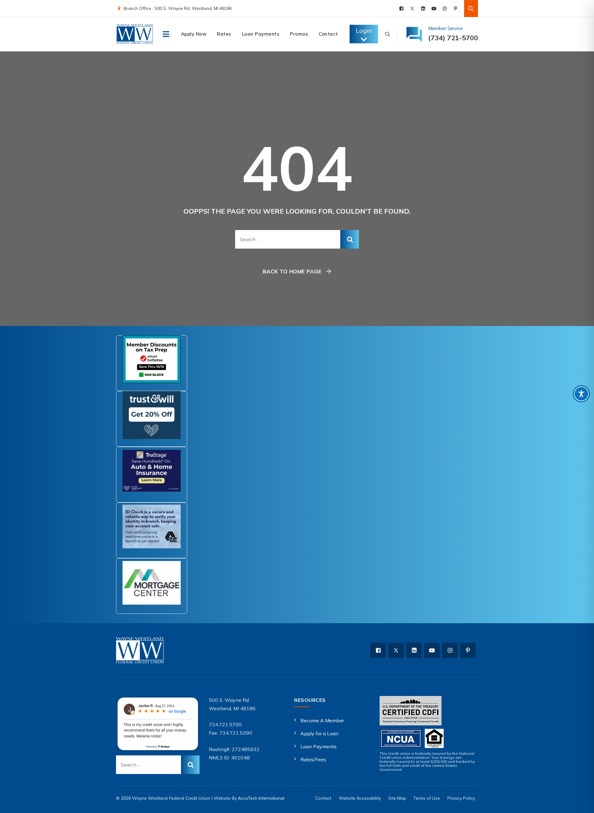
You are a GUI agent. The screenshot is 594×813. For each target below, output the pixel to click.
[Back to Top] (581, 803)
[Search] (471, 8)
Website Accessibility (360, 798)
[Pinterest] (455, 8)
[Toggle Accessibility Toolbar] (581, 394)
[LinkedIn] (423, 8)
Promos (299, 34)
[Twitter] (412, 8)
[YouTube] (433, 8)
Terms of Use (426, 798)
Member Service (445, 28)
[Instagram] (444, 8)
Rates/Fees (313, 759)
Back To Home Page (292, 271)
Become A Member (322, 720)
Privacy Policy (461, 798)
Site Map (397, 798)
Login (364, 30)
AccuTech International (261, 798)
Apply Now (194, 34)
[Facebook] (401, 8)
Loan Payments (261, 34)
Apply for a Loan (319, 733)
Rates (224, 34)
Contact (328, 34)
